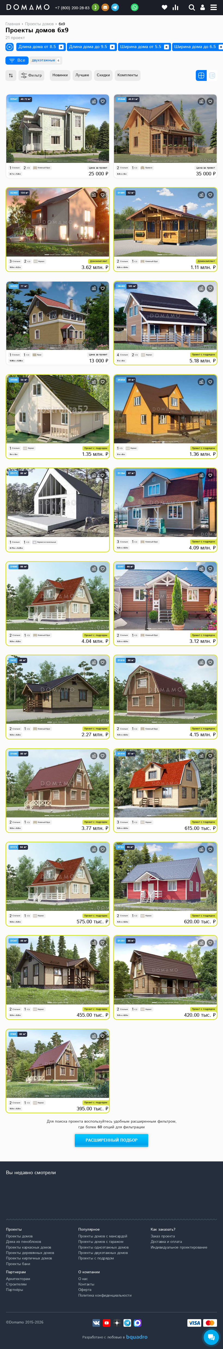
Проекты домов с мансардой (102, 1236)
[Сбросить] (61, 47)
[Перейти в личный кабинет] (202, 7)
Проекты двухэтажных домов (103, 1253)
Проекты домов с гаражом (100, 1241)
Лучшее (82, 75)
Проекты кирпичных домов (29, 1258)
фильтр (35, 75)
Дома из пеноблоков (23, 1241)
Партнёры (14, 1290)
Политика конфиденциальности (105, 1295)
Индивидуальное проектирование (179, 1247)
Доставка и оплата (166, 1241)
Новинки (60, 75)
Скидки (103, 75)
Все (21, 60)
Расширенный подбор (112, 1140)
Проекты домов (19, 1236)
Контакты (86, 1284)
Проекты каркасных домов (28, 1247)
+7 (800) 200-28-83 (72, 8)
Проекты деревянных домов (30, 1253)
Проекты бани (18, 1264)
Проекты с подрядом (96, 1258)
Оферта (84, 1290)
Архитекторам (18, 1279)
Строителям (16, 1284)
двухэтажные (45, 60)
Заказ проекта (163, 1236)
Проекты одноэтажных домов (103, 1247)
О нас (83, 1279)
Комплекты (127, 75)
